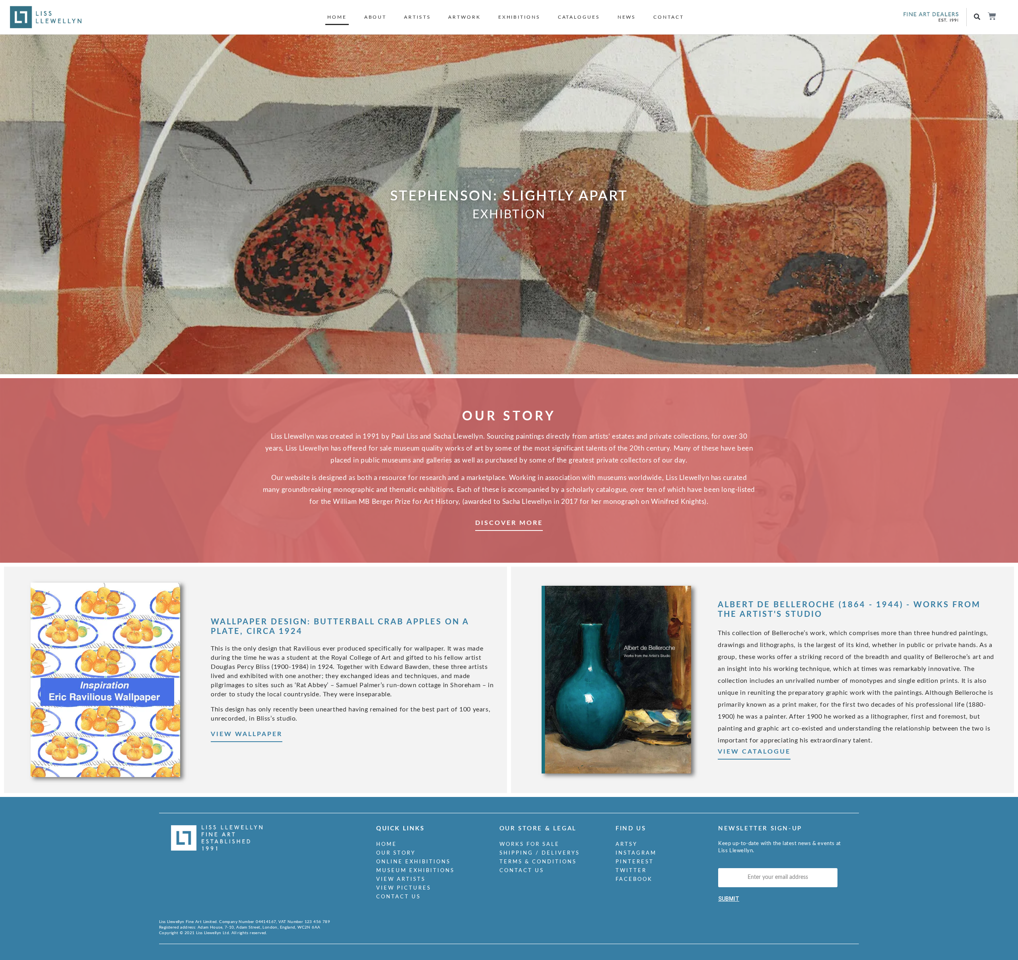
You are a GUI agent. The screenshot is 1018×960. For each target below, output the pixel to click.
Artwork (464, 17)
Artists (417, 17)
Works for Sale (529, 844)
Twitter (631, 870)
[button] (977, 17)
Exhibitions (519, 17)
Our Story (396, 853)
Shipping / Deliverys (539, 853)
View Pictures (403, 888)
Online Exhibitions (413, 862)
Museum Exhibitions (415, 870)
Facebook (634, 879)
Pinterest (635, 862)
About (375, 17)
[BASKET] (991, 16)
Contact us (398, 897)
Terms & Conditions (538, 862)
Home (337, 17)
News (627, 17)
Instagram (636, 853)
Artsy (626, 844)
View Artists (400, 879)
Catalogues (579, 17)
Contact (668, 17)
